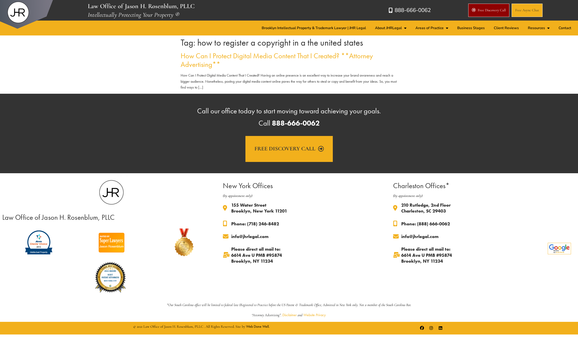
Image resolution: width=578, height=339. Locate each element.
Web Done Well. (258, 326)
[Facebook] (422, 328)
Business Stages (471, 28)
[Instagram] (431, 328)
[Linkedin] (440, 328)
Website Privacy (314, 315)
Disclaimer (289, 315)
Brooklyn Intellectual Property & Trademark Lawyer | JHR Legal (314, 28)
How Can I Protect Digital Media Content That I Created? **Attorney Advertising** (277, 60)
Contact (565, 28)
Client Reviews (506, 28)
